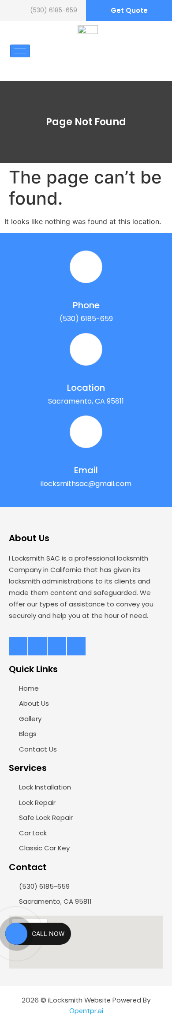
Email (86, 470)
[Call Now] (16, 934)
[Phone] (86, 267)
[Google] (76, 646)
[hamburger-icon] (20, 51)
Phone (86, 305)
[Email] (86, 431)
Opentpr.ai (86, 1010)
